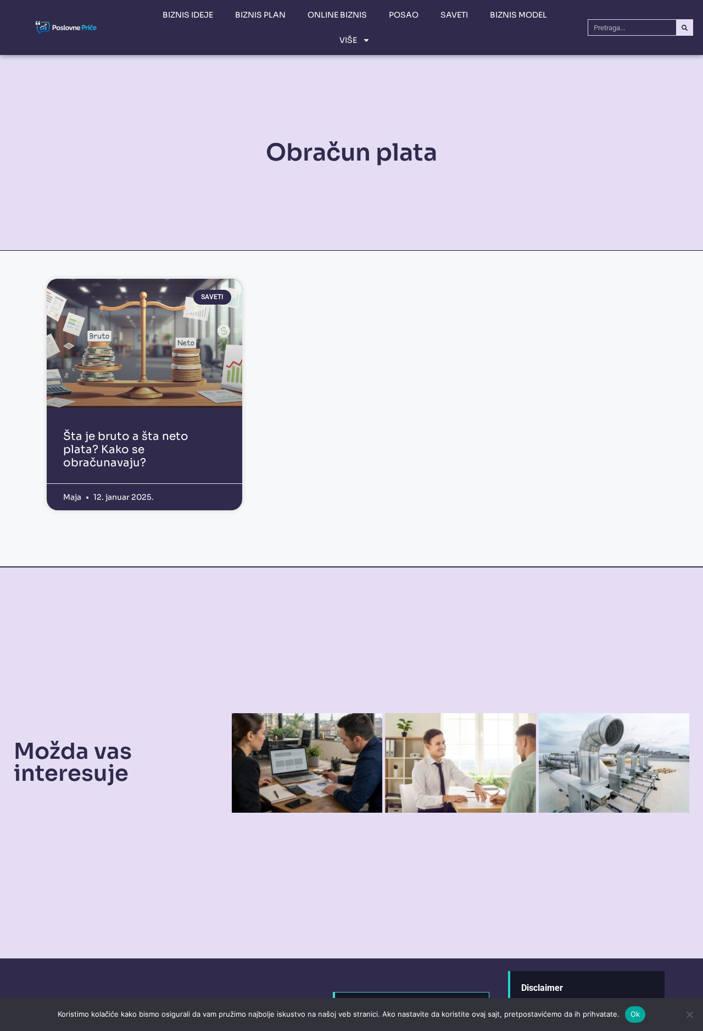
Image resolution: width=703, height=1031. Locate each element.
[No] (689, 1014)
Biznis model (518, 15)
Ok (635, 1014)
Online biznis (337, 15)
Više (348, 40)
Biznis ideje (188, 15)
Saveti (454, 15)
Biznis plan (260, 15)
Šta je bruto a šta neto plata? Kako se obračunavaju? (125, 449)
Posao (404, 15)
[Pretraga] (684, 27)
